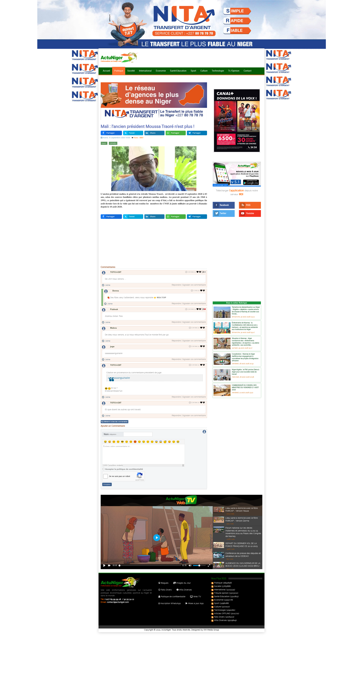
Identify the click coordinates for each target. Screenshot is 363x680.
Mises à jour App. (196, 603)
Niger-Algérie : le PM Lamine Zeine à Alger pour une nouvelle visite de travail (245, 371)
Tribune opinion (221, 593)
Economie (161, 70)
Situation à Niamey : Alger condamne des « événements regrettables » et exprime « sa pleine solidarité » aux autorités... (245, 341)
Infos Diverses (185, 590)
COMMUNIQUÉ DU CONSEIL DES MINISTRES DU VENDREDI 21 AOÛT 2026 (245, 387)
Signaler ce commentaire (194, 285)
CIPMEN (113, 143)
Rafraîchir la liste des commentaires (115, 421)
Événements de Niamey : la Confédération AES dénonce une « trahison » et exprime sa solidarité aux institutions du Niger (245, 325)
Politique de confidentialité (172, 596)
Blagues (164, 583)
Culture (203, 70)
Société (131, 70)
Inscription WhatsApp (170, 603)
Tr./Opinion (233, 70)
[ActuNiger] (120, 57)
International (145, 70)
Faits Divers (219, 617)
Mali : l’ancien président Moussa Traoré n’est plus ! (147, 126)
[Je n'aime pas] (200, 272)
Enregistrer (107, 484)
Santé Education (222, 596)
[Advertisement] (154, 243)
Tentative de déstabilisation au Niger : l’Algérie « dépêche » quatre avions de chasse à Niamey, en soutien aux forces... (246, 310)
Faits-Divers (166, 590)
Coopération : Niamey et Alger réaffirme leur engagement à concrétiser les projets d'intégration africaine (245, 357)
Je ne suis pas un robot (119, 476)
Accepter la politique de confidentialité (124, 469)
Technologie (218, 70)
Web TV (197, 596)
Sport (193, 70)
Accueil (106, 70)
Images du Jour (183, 583)
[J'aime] (198, 272)
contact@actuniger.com (118, 602)
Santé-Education (178, 70)
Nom (110, 434)
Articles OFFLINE (222, 613)
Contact (247, 70)
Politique (118, 70)
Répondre (176, 285)
